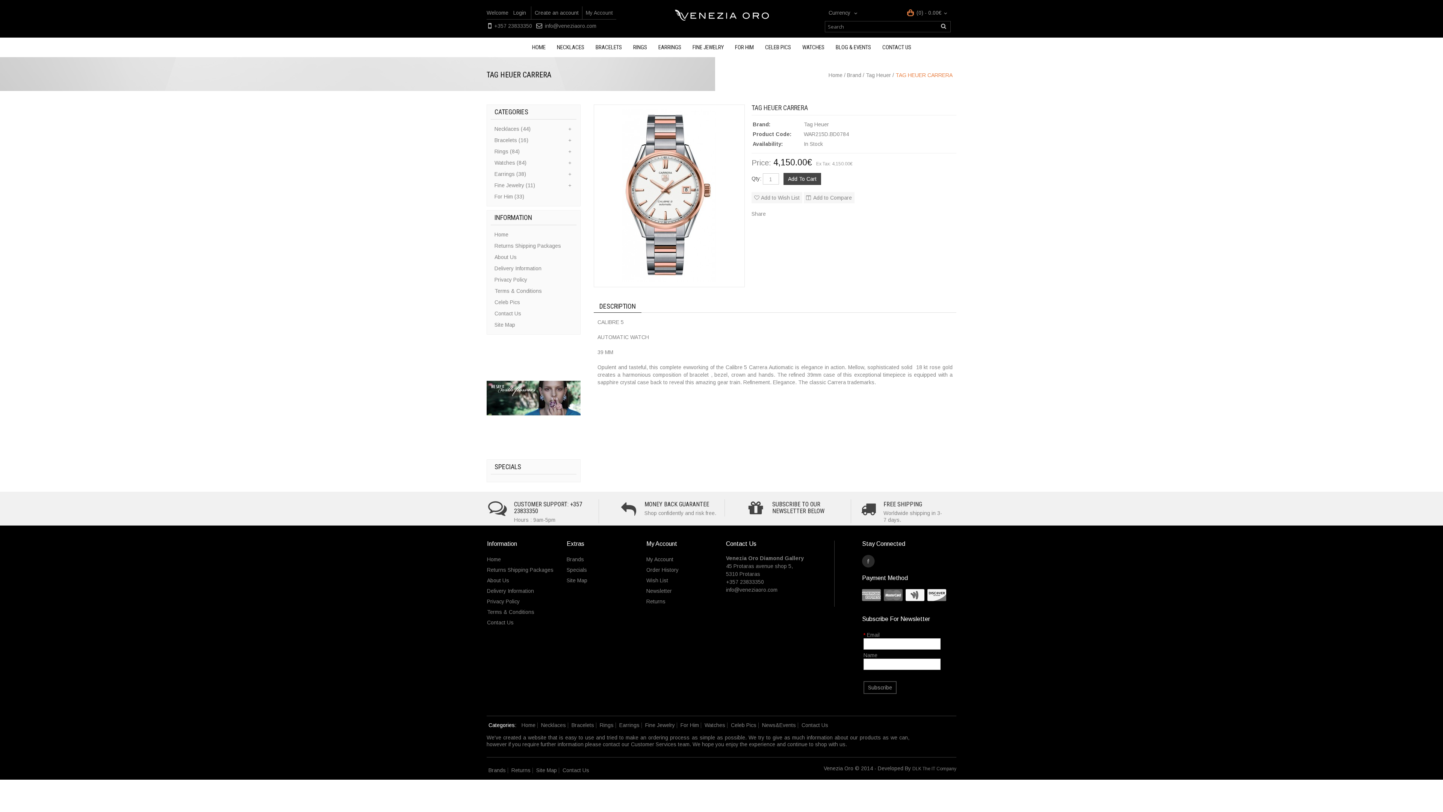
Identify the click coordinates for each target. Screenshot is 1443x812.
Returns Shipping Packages (528, 246)
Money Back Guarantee (676, 504)
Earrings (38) (510, 174)
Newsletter (659, 591)
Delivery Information (518, 268)
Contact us (896, 47)
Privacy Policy (511, 280)
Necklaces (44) (513, 129)
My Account (599, 13)
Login (519, 13)
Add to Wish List (780, 198)
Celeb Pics (778, 47)
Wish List (657, 580)
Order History (662, 570)
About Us (506, 257)
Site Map (505, 325)
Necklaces (570, 47)
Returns (656, 601)
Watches (813, 47)
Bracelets (609, 47)
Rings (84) (507, 151)
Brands (575, 559)
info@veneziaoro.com (570, 26)
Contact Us (508, 314)
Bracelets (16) (511, 140)
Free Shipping (902, 504)
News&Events (779, 725)
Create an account (557, 13)
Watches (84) (510, 163)
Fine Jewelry (708, 47)
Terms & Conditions (518, 291)
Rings (640, 47)
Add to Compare (832, 198)
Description (617, 306)
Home (539, 47)
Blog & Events (853, 47)
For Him (744, 47)
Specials (577, 570)
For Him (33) (509, 197)
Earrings (669, 47)
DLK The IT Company (934, 768)
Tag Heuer (816, 124)
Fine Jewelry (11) (515, 185)
